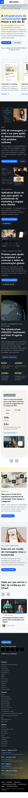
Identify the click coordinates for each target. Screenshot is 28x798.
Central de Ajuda (5, 701)
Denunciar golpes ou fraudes (9, 784)
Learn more (17, 8)
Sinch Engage (4, 668)
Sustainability (4, 741)
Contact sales (6, 42)
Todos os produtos (5, 689)
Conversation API (5, 670)
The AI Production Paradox (7, 711)
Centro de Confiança (6, 698)
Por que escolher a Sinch (7, 729)
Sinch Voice (4, 666)
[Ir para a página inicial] (14, 2)
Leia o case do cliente (10, 432)
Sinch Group (4, 731)
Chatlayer (3, 685)
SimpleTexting (4, 681)
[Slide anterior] (11, 461)
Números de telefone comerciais (9, 664)
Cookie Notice (17, 782)
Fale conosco (4, 743)
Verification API (4, 672)
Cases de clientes (5, 696)
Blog (2, 717)
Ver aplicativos (6, 223)
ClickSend (3, 683)
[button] (26, 2)
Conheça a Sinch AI (8, 516)
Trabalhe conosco (5, 737)
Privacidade (9, 782)
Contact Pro (4, 687)
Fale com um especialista (9, 161)
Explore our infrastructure (10, 357)
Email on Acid (4, 679)
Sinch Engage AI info (6, 719)
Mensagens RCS (5, 709)
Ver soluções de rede (8, 284)
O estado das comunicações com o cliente (11, 713)
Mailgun (3, 674)
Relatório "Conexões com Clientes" (9, 715)
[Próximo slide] (17, 461)
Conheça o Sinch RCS (8, 569)
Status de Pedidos (5, 703)
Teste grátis (17, 42)
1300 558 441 (5, 773)
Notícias (3, 694)
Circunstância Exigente (12, 786)
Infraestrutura (4, 733)
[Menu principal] (2, 2)
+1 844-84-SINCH (6, 752)
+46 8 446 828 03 (6, 759)
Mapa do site (4, 721)
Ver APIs (22, 161)
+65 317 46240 (5, 766)
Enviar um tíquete (5, 705)
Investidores (4, 739)
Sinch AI (3, 735)
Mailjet (2, 677)
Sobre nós (3, 727)
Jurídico (3, 782)
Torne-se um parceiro (6, 707)
